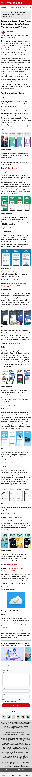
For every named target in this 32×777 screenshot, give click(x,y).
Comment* (5, 673)
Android (8, 168)
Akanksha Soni (10, 31)
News (12, 7)
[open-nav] (2, 2)
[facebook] (4, 718)
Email (4, 694)
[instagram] (9, 718)
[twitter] (13, 718)
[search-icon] (30, 3)
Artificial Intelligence (22, 7)
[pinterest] (23, 718)
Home (4, 13)
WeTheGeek (14, 3)
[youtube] (18, 718)
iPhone (14, 168)
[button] (27, 3)
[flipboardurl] (28, 718)
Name (5, 688)
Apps (8, 13)
